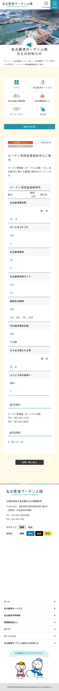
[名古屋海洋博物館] (16, 95)
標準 (22, 527)
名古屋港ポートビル (13, 608)
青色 (30, 533)
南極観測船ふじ (11, 622)
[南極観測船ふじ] (42, 95)
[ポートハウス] (16, 108)
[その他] (42, 108)
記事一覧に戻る (29, 462)
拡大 (30, 527)
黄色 (48, 533)
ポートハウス (10, 636)
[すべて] (16, 81)
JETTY (7, 629)
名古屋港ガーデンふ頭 (22, 61)
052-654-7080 (18, 515)
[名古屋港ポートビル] (42, 81)
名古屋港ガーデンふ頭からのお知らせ (21, 643)
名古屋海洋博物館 (12, 615)
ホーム (6, 61)
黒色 (39, 533)
